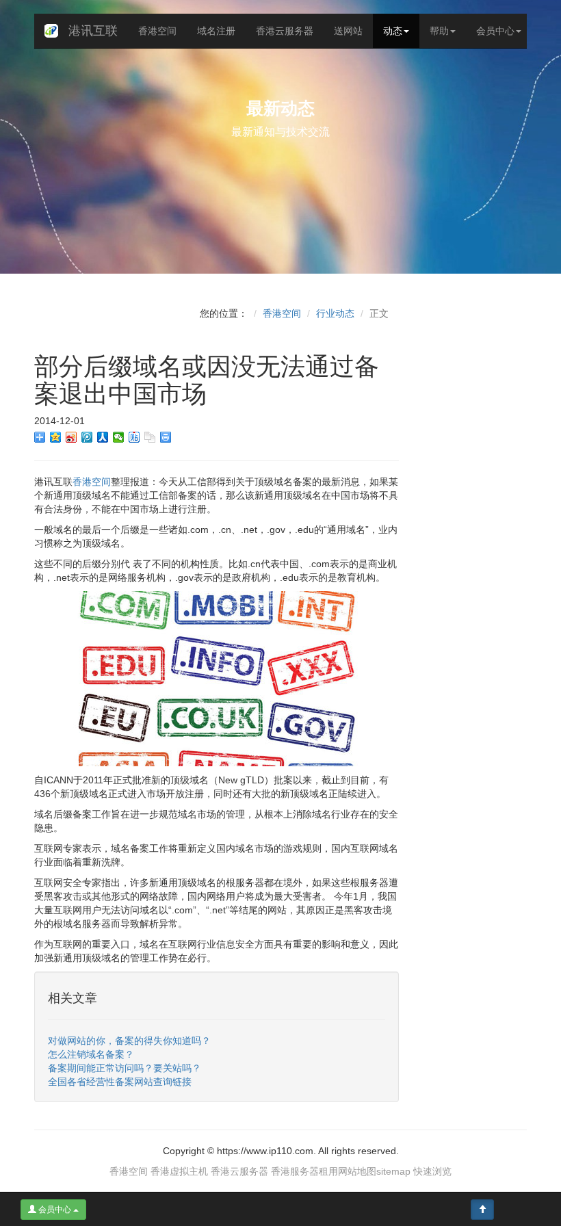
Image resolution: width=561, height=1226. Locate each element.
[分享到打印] (166, 437)
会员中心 (54, 1209)
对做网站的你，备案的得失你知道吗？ (129, 1040)
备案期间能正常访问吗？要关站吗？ (124, 1067)
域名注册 (216, 30)
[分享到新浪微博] (71, 437)
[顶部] (482, 1209)
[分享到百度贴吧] (134, 437)
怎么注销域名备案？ (91, 1054)
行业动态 (335, 313)
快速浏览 (432, 1171)
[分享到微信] (119, 437)
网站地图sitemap (374, 1171)
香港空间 (157, 30)
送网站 (348, 30)
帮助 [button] (439, 30)
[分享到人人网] (103, 437)
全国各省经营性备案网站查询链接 (120, 1081)
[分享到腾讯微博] (87, 437)
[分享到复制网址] (150, 437)
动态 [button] (392, 30)
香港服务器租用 (304, 1171)
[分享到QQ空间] (56, 437)
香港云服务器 (284, 30)
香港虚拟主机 (179, 1171)
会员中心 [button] (495, 30)
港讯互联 (93, 31)
